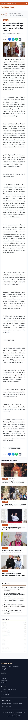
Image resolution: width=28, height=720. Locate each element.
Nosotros (3, 678)
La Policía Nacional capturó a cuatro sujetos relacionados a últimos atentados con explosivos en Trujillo (14, 594)
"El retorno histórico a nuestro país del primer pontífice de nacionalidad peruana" (13, 528)
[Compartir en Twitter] (13, 39)
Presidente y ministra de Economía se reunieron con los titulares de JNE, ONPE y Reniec (14, 605)
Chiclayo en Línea (6, 706)
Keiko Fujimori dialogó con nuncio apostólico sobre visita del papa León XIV (13, 574)
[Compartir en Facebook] (9, 39)
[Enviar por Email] (20, 39)
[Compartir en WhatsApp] (16, 39)
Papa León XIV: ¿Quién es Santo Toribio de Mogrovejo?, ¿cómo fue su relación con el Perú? (13, 482)
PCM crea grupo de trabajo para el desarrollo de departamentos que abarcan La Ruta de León (12, 551)
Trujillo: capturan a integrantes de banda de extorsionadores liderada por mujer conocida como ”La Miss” (14, 588)
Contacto (3, 683)
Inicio (2, 14)
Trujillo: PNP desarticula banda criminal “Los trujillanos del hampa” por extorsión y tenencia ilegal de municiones (15, 599)
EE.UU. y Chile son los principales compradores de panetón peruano (12, 611)
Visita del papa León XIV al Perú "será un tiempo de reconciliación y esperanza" (14, 505)
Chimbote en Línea (6, 703)
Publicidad (4, 680)
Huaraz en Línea (17, 703)
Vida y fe (6, 14)
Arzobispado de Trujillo (14, 448)
